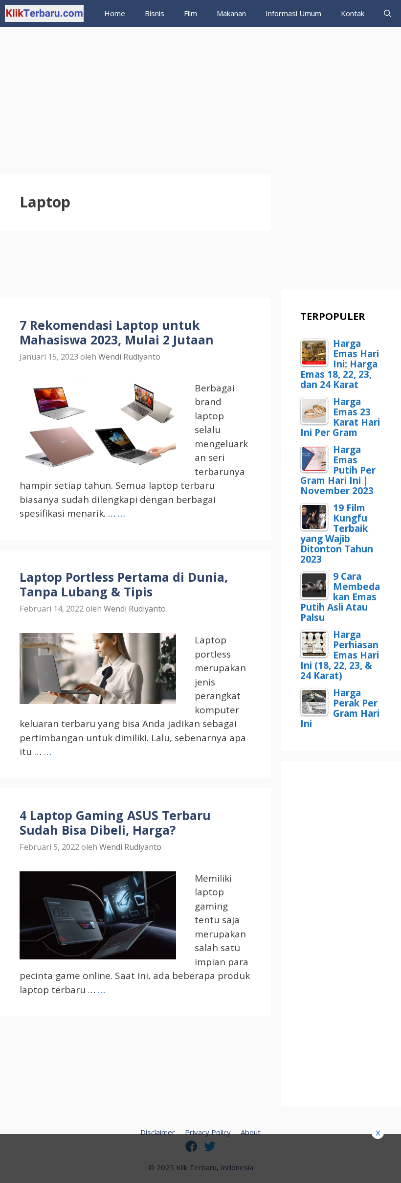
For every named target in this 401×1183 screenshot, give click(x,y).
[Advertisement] (200, 95)
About (251, 1132)
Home (114, 13)
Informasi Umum (293, 13)
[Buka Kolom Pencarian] (387, 13)
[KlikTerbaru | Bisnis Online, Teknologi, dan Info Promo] (44, 13)
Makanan (231, 13)
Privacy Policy (208, 1132)
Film (190, 13)
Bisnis (154, 13)
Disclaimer (157, 1132)
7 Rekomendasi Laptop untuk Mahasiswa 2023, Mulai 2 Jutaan (117, 332)
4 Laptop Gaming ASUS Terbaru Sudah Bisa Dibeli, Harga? (115, 822)
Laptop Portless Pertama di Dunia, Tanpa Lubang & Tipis (124, 584)
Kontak (352, 13)
